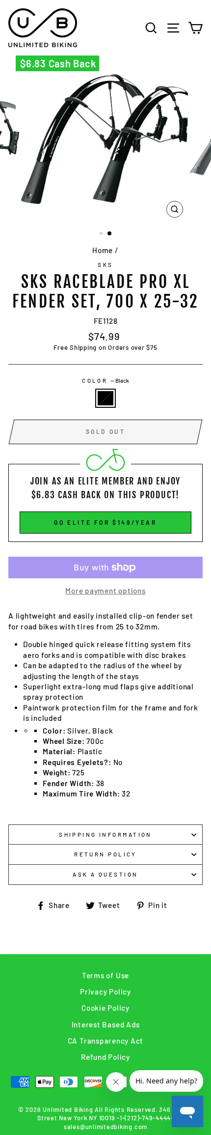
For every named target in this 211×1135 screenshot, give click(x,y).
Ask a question (105, 874)
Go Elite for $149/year (105, 522)
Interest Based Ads (106, 1024)
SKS (105, 264)
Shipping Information (105, 834)
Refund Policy (105, 1056)
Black (105, 398)
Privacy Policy (105, 991)
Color (105, 380)
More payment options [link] (105, 590)
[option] (105, 139)
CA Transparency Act (106, 1040)
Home (102, 250)
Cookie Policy (105, 1007)
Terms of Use (105, 975)
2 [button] (109, 233)
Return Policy (105, 854)
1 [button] (102, 234)
